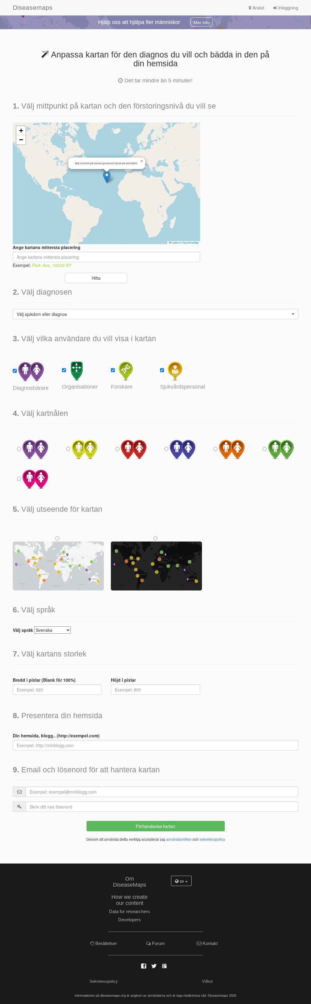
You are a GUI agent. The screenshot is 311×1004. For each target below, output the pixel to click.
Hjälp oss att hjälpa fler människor (139, 22)
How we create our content (129, 900)
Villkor (207, 981)
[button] (107, 177)
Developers (129, 919)
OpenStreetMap (191, 242)
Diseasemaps (21, 7)
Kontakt (209, 943)
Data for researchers (129, 911)
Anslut (257, 8)
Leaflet (175, 242)
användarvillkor (179, 839)
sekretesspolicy (212, 839)
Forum (158, 943)
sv (182, 881)
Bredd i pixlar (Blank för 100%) (44, 680)
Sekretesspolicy (104, 981)
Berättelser (105, 943)
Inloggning (287, 8)
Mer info (202, 22)
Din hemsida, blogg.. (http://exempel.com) (56, 735)
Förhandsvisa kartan (155, 826)
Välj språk (23, 630)
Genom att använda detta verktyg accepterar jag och (155, 839)
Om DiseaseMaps (129, 882)
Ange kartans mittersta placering (46, 247)
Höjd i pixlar (123, 680)
